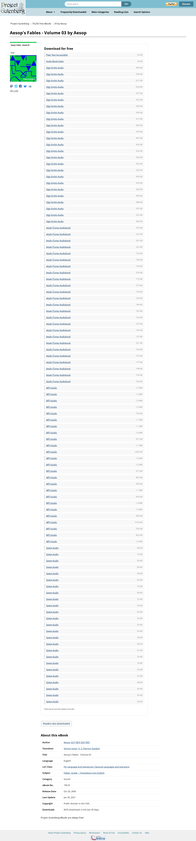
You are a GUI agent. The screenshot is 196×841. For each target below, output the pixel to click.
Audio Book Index (55, 61)
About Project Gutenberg (59, 833)
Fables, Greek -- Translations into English (84, 773)
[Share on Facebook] (20, 85)
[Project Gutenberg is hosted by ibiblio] (98, 839)
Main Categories (100, 12)
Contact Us (137, 833)
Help (147, 833)
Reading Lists (121, 12)
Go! (126, 4)
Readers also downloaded (56, 723)
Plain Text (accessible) (57, 54)
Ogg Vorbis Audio (55, 67)
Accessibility (123, 833)
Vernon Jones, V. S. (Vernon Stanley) (82, 748)
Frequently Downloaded (73, 12)
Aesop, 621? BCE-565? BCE (77, 742)
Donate (186, 4)
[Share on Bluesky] (25, 85)
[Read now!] (23, 80)
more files (57, 709)
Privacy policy (80, 833)
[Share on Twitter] (16, 85)
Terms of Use (109, 833)
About (50, 12)
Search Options (142, 12)
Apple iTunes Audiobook (58, 227)
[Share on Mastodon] (11, 85)
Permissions (94, 833)
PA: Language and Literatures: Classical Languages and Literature (96, 766)
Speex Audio (52, 547)
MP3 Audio (51, 387)
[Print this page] (30, 85)
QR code (14, 90)
